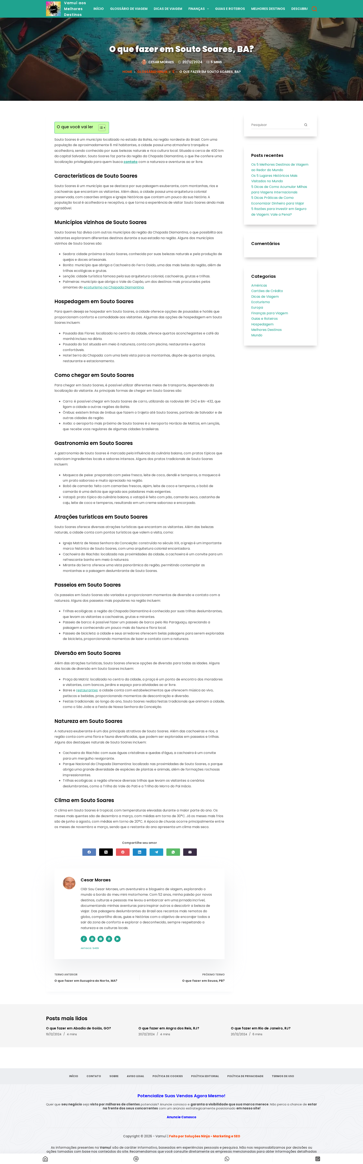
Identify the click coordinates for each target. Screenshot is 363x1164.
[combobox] (276, 125)
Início (98, 9)
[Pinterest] (123, 852)
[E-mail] (190, 852)
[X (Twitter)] (106, 852)
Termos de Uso (283, 1076)
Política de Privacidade (245, 1076)
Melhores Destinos (268, 9)
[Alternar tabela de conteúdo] (100, 127)
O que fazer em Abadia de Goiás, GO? (78, 1028)
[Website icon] (92, 939)
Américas (259, 285)
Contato (94, 1076)
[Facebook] (89, 852)
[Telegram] (156, 852)
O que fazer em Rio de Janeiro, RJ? (261, 1028)
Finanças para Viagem (269, 313)
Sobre (113, 1076)
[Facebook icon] (84, 939)
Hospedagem (262, 324)
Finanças (196, 9)
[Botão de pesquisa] (306, 125)
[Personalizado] (227, 1159)
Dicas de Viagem (168, 9)
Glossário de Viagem (128, 9)
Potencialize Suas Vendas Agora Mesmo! (181, 1096)
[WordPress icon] (109, 939)
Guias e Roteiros (230, 9)
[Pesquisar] (314, 9)
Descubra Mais (304, 9)
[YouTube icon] (117, 939)
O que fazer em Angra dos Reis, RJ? (168, 1028)
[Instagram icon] (100, 939)
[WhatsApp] (173, 852)
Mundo (256, 335)
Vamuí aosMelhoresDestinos (75, 8)
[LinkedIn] (139, 852)
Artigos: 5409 (90, 948)
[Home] (45, 1159)
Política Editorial (205, 1076)
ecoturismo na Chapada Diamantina (114, 287)
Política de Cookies (168, 1076)
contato (131, 161)
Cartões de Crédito (267, 290)
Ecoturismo (260, 302)
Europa (257, 307)
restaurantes (87, 690)
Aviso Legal (135, 1076)
